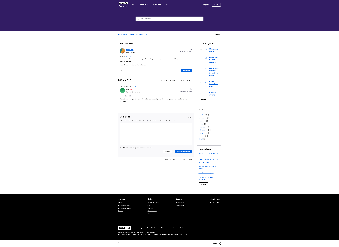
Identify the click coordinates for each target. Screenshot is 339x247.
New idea (128, 56)
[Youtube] (218, 202)
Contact (182, 228)
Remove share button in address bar (213, 59)
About (120, 202)
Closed (201, 139)
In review (201, 124)
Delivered (201, 136)
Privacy (163, 228)
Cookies (172, 228)
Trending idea (203, 118)
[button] (122, 71)
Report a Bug (180, 205)
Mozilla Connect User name (213, 84)
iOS (149, 205)
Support (206, 5)
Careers (120, 211)
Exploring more (203, 127)
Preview (190, 117)
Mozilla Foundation (124, 208)
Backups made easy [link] (142, 34)
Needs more (202, 121)
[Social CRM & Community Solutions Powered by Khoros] (217, 243)
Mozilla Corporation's (126, 232)
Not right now (203, 133)
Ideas (133, 5)
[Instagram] (214, 202)
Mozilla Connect (123, 5)
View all (203, 99)
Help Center (180, 202)
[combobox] (169, 19)
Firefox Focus (152, 211)
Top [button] (121, 242)
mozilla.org (139, 228)
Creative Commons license (180, 234)
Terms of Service (151, 228)
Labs (166, 5)
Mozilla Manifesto (124, 205)
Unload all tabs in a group (206, 173)
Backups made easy (126, 43)
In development (203, 130)
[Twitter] (210, 202)
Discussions (144, 5)
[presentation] (121, 120)
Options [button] (217, 34)
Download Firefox (153, 202)
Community (157, 5)
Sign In (216, 4)
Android (150, 208)
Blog (149, 214)
